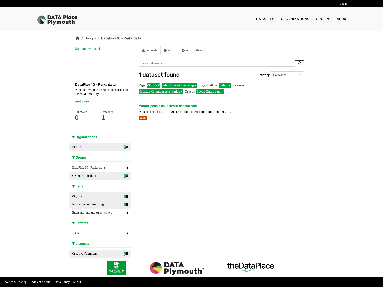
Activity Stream (195, 50)
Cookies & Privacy (15, 282)
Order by (263, 75)
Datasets (265, 19)
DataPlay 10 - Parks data (121, 38)
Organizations (295, 19)
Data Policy (62, 282)
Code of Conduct (41, 282)
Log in (343, 3)
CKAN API (79, 282)
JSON (143, 117)
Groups (323, 19)
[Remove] (159, 85)
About (343, 19)
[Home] (78, 38)
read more (82, 101)
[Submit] (299, 63)
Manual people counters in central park (168, 106)
